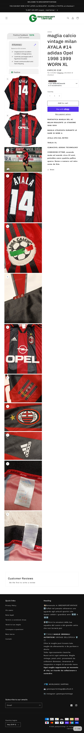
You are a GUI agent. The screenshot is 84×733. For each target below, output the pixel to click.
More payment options (63, 114)
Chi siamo (9, 610)
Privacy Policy (10, 605)
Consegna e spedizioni (14, 629)
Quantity (50, 92)
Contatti (8, 639)
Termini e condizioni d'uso (15, 620)
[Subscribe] (39, 705)
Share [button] (52, 169)
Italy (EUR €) (11, 725)
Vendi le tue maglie (13, 624)
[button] (6, 18)
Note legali (9, 615)
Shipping (60, 73)
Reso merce (10, 634)
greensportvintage (60, 726)
